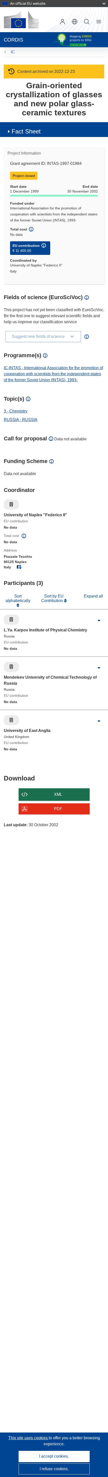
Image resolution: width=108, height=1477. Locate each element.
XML (58, 794)
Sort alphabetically (18, 598)
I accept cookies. (54, 1456)
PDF (58, 809)
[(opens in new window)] (21, 19)
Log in (62, 21)
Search (86, 21)
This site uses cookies (28, 1438)
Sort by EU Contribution (52, 598)
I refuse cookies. (54, 1469)
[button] (74, 21)
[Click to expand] (99, 621)
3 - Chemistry (15, 411)
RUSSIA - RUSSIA (20, 420)
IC (13, 52)
